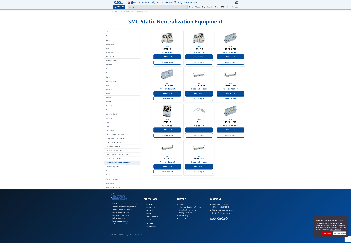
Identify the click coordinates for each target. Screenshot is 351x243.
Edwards (109, 73)
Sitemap (181, 204)
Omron (108, 102)
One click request (167, 62)
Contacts (235, 7)
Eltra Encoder (110, 56)
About (197, 7)
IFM (107, 85)
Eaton (108, 69)
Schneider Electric (111, 114)
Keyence (109, 89)
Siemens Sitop (150, 214)
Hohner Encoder (111, 81)
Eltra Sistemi (110, 183)
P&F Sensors (150, 223)
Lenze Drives (150, 220)
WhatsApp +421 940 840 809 (223, 210)
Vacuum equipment (113, 167)
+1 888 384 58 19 (223, 207)
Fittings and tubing (113, 146)
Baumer (108, 36)
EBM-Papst (109, 52)
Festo (108, 77)
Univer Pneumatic (112, 179)
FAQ (222, 7)
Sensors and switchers (114, 159)
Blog (203, 7)
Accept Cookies (326, 233)
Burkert (108, 40)
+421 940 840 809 (164, 2)
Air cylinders (111, 130)
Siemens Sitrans (151, 210)
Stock (217, 7)
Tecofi (108, 175)
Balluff (108, 48)
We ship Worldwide (185, 213)
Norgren (109, 97)
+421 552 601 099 (222, 204)
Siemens (109, 118)
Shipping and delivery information (190, 207)
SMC (107, 126)
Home (191, 7)
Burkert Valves (151, 226)
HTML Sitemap (141, 235)
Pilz (107, 110)
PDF (228, 7)
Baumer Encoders (152, 217)
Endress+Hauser (111, 60)
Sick (107, 122)
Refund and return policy (187, 210)
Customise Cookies (340, 233)
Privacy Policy (183, 216)
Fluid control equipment (115, 150)
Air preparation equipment (116, 134)
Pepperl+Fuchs (111, 106)
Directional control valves (115, 138)
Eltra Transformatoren (113, 187)
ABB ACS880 (150, 204)
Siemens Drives (151, 207)
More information (335, 229)
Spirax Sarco (110, 171)
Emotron (109, 65)
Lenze (108, 93)
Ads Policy (182, 219)
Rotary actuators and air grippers (118, 155)
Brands (210, 7)
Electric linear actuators (115, 142)
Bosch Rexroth (110, 44)
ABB (107, 32)
